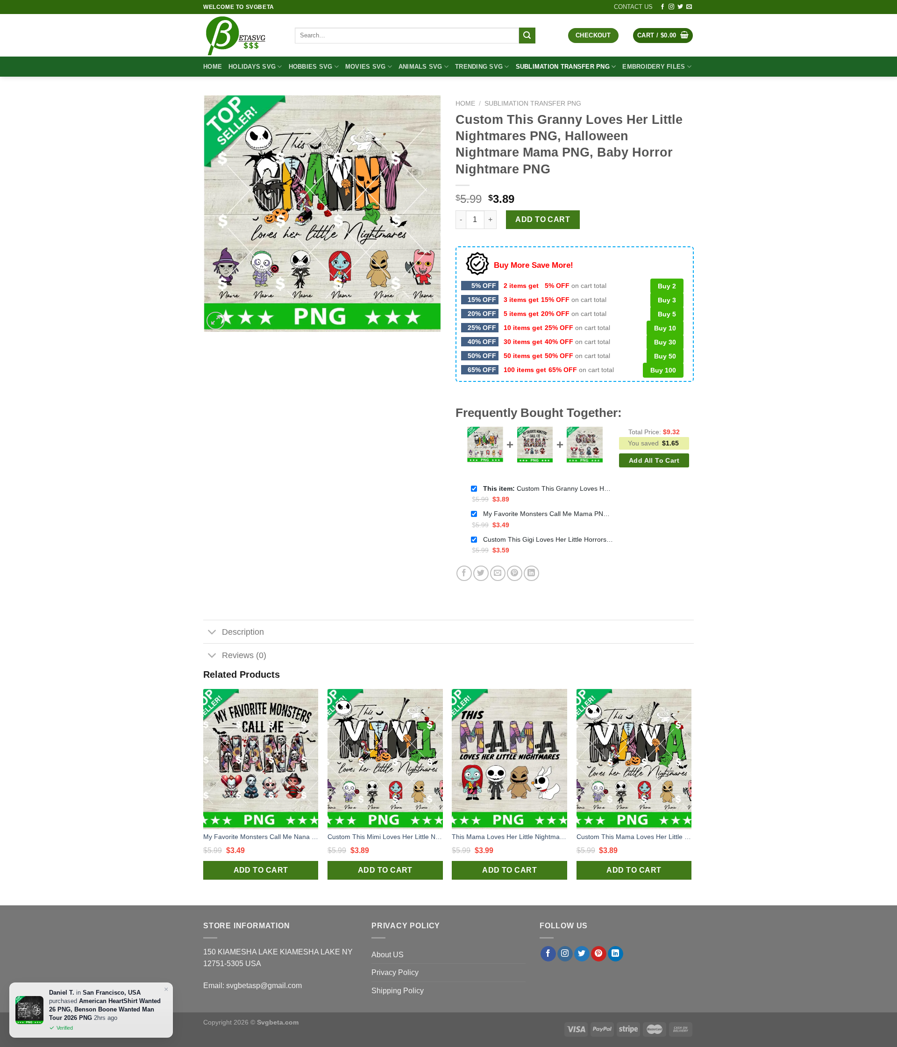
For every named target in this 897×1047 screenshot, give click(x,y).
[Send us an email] (689, 7)
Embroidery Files (653, 66)
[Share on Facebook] (464, 573)
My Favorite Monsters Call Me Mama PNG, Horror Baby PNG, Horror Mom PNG (548, 513)
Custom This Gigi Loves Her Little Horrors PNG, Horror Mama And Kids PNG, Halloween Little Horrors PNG (548, 539)
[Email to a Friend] (497, 573)
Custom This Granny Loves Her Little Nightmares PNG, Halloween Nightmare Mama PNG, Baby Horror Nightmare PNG (548, 488)
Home (212, 66)
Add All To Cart (654, 460)
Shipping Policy (397, 991)
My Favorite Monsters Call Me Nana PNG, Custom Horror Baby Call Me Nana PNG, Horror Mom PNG (261, 836)
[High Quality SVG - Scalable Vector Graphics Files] (242, 35)
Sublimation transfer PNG (563, 66)
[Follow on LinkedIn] (615, 954)
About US (387, 955)
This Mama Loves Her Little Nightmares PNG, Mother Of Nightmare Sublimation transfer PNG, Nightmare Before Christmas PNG (509, 836)
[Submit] (527, 35)
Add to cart (542, 219)
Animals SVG (420, 66)
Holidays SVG (252, 66)
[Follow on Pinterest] (598, 954)
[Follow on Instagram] (671, 7)
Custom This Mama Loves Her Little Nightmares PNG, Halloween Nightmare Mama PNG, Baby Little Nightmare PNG (634, 836)
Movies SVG (365, 66)
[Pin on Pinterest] (514, 573)
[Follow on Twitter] (680, 7)
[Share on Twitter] (481, 573)
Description (243, 632)
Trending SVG (479, 66)
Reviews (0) (244, 655)
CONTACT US (633, 6)
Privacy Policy (395, 972)
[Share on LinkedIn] (531, 573)
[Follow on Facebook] (662, 7)
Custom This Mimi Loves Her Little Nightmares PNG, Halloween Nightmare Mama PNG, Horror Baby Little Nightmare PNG (385, 836)
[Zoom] (215, 321)
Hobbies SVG (311, 66)
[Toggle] (212, 633)
